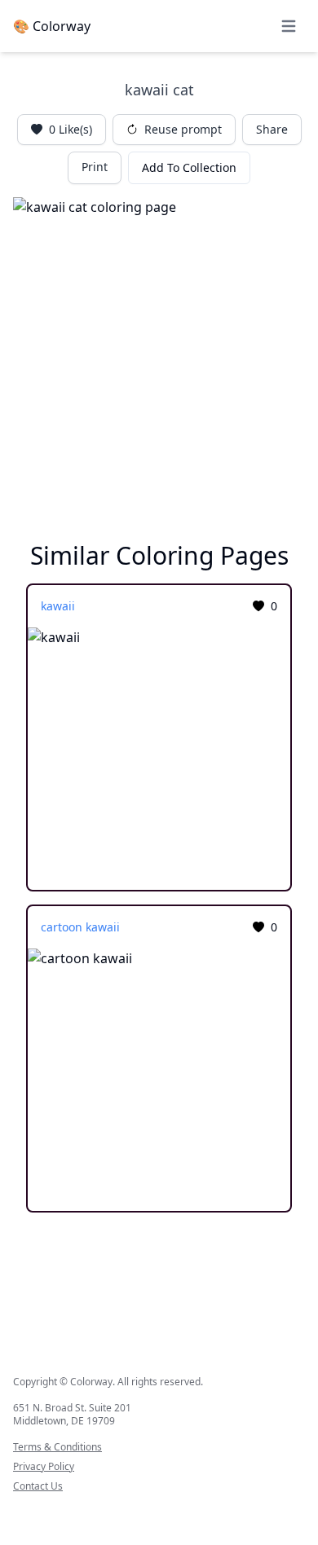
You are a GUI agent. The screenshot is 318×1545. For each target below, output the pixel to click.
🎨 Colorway (52, 26)
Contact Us (38, 1486)
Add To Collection (189, 167)
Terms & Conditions (57, 1447)
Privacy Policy (43, 1466)
